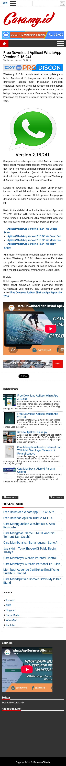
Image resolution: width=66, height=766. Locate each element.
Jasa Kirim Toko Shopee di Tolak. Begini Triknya (29, 550)
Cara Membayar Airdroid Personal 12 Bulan (31, 564)
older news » (56, 497)
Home (5, 3)
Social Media (12, 615)
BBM (8, 605)
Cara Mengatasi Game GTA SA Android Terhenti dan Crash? (28, 534)
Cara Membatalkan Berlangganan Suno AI (30, 542)
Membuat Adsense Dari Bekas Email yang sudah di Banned (31, 571)
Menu (13, 3)
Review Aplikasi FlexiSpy (32, 432)
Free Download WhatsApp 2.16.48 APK (28, 512)
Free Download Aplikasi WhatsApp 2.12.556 (37, 397)
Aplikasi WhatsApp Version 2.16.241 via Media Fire (34, 240)
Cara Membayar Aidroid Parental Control (36, 470)
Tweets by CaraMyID (13, 702)
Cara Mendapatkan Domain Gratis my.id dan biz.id (32, 580)
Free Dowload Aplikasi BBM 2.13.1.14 (27, 518)
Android (10, 600)
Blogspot (10, 610)
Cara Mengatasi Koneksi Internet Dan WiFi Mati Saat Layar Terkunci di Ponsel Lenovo (39, 450)
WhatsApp (11, 620)
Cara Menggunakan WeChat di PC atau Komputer (29, 525)
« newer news (10, 497)
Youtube (10, 625)
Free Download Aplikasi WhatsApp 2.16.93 (37, 415)
